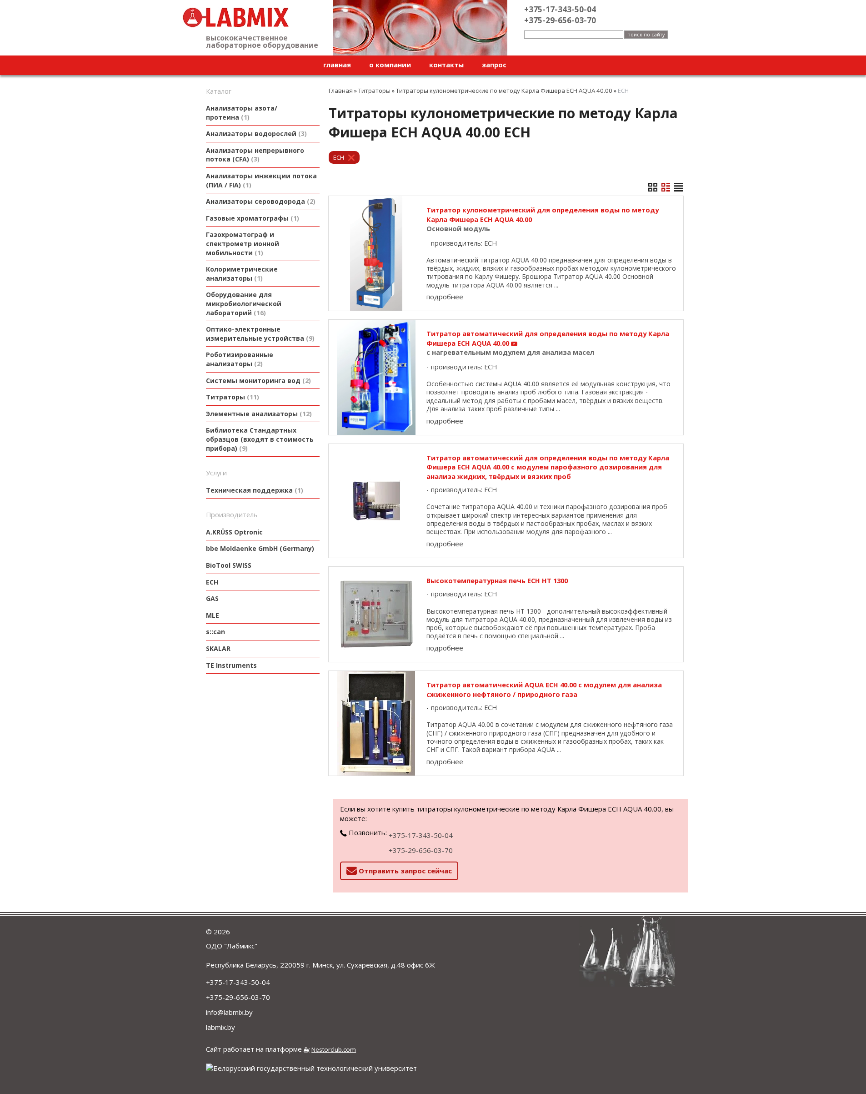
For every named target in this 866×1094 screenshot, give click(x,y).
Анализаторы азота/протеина (241, 112)
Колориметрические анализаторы (242, 273)
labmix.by (220, 1027)
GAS (212, 598)
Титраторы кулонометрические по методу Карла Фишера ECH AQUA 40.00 (504, 90)
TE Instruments (231, 665)
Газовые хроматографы (251, 218)
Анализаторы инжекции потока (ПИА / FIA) (261, 180)
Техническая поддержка (253, 490)
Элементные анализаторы (258, 413)
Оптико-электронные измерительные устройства (259, 334)
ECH (212, 582)
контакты (446, 64)
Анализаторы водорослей (255, 133)
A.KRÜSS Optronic (234, 532)
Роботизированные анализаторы (239, 359)
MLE (212, 615)
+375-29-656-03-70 (421, 850)
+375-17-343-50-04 (421, 835)
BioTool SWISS (228, 565)
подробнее (444, 296)
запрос (494, 64)
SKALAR (218, 648)
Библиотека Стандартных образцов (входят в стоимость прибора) (260, 439)
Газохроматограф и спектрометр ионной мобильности (242, 243)
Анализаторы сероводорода (259, 201)
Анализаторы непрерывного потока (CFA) (255, 155)
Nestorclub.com (333, 1049)
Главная (341, 90)
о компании (390, 64)
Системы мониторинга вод (257, 380)
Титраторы (231, 397)
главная (337, 64)
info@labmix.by (229, 1012)
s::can (215, 631)
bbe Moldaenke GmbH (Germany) (260, 548)
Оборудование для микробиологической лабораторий (243, 303)
